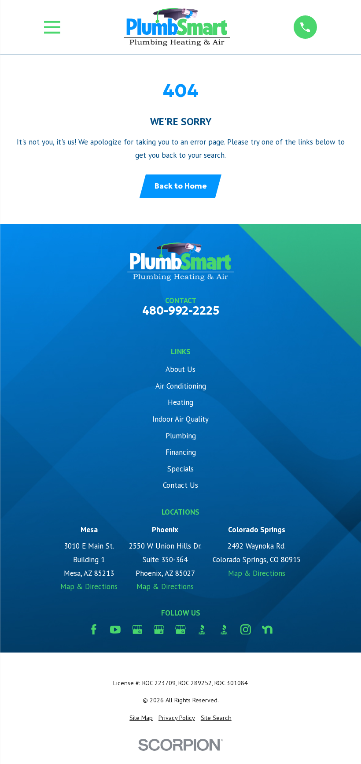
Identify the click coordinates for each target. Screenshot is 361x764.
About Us (180, 369)
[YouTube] (115, 629)
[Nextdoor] (267, 629)
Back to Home (181, 186)
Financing (181, 452)
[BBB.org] (202, 629)
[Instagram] (245, 629)
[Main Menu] (52, 27)
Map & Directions (89, 586)
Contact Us (180, 485)
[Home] (177, 27)
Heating (180, 402)
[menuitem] (141, 718)
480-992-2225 (180, 311)
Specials (180, 469)
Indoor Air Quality (180, 419)
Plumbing (181, 436)
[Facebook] (93, 629)
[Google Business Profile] (137, 629)
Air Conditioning (180, 386)
